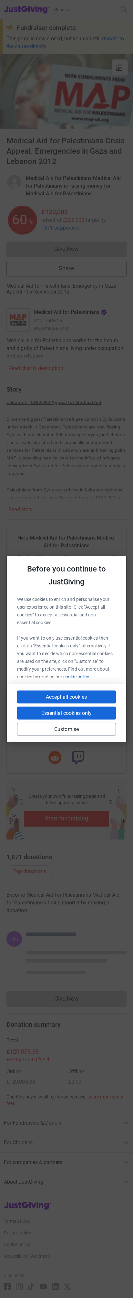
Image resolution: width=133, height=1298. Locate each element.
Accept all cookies (66, 697)
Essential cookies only (66, 713)
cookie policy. (76, 676)
